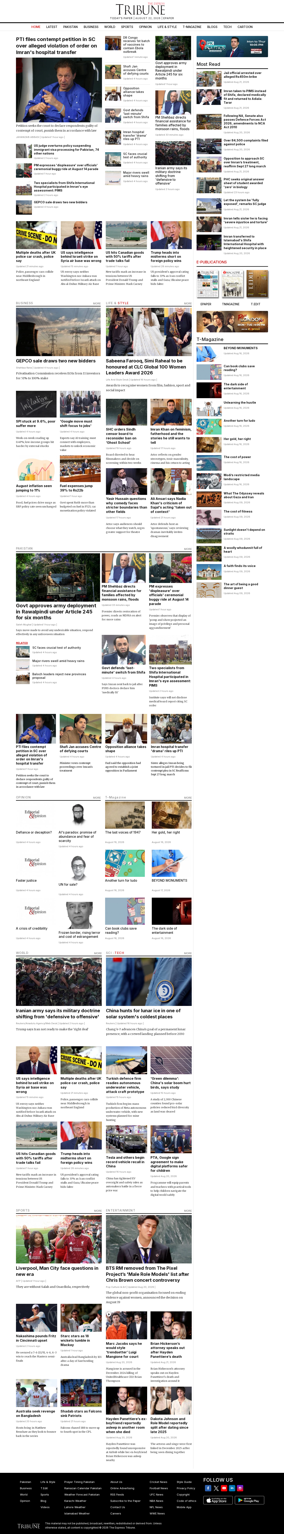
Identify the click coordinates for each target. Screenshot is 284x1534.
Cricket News (158, 1482)
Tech (227, 27)
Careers (115, 1513)
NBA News (156, 1500)
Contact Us (117, 1507)
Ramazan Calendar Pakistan (83, 1488)
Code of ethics (186, 1500)
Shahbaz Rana (24, 367)
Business (91, 27)
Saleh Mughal (24, 624)
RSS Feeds (117, 1494)
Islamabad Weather (77, 1513)
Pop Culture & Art (116, 1287)
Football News (159, 1488)
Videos (45, 1507)
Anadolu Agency (35, 1023)
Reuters (20, 1023)
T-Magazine (192, 27)
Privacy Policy (186, 1488)
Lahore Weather (75, 1507)
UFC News (156, 1494)
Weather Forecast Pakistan (82, 1494)
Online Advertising (122, 1488)
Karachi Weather (75, 1500)
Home (35, 27)
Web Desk (51, 1023)
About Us (116, 1482)
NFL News (156, 1507)
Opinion (145, 27)
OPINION (23, 797)
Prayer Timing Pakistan (79, 1482)
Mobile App (184, 1507)
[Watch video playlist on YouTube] (232, 46)
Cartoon (245, 27)
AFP (18, 1280)
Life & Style (167, 27)
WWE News (157, 1513)
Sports (127, 27)
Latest (51, 27)
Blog (43, 1500)
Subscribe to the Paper (125, 1500)
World (109, 27)
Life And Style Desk (117, 379)
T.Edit (44, 1488)
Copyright (183, 1494)
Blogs (212, 27)
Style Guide (184, 1482)
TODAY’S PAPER (121, 18)
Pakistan (70, 27)
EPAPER (168, 18)
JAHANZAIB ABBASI (27, 137)
